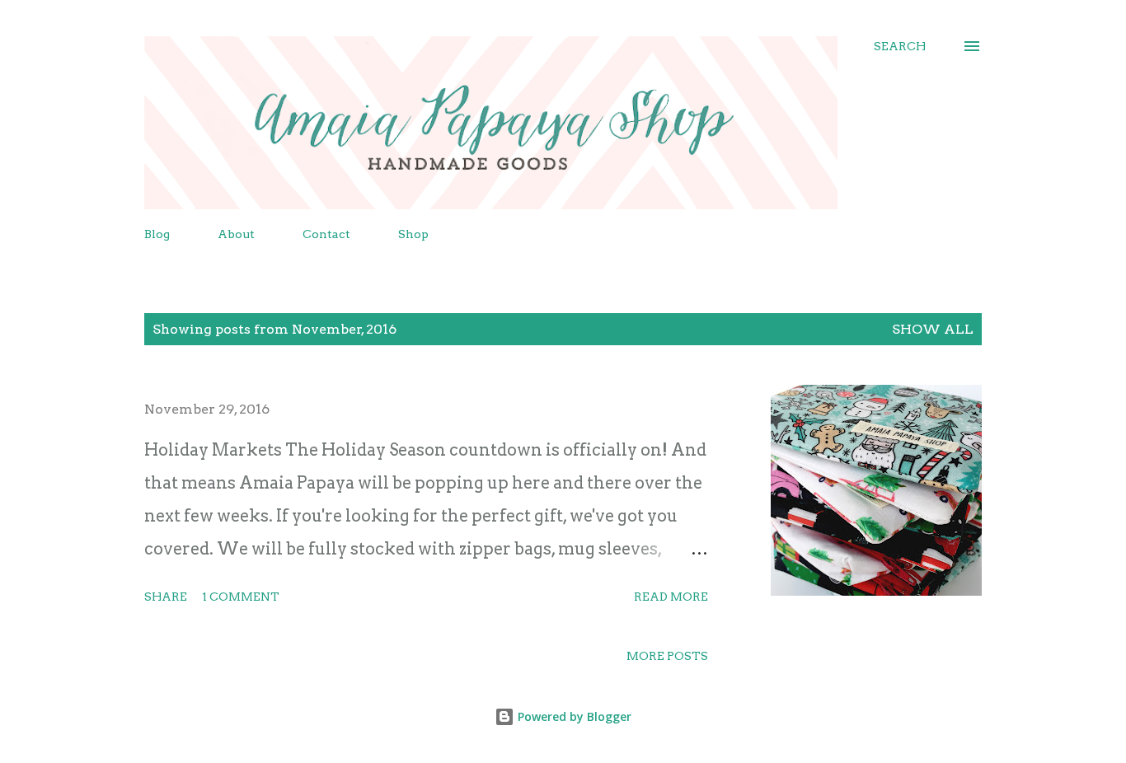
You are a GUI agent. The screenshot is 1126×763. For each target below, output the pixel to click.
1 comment (240, 596)
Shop (413, 234)
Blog (157, 234)
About (236, 234)
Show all (933, 329)
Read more (671, 596)
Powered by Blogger (572, 716)
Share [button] (165, 596)
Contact (326, 234)
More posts (667, 655)
